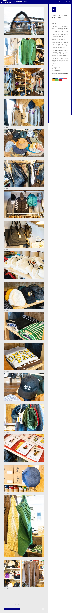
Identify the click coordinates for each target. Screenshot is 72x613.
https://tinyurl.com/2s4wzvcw (56, 70)
